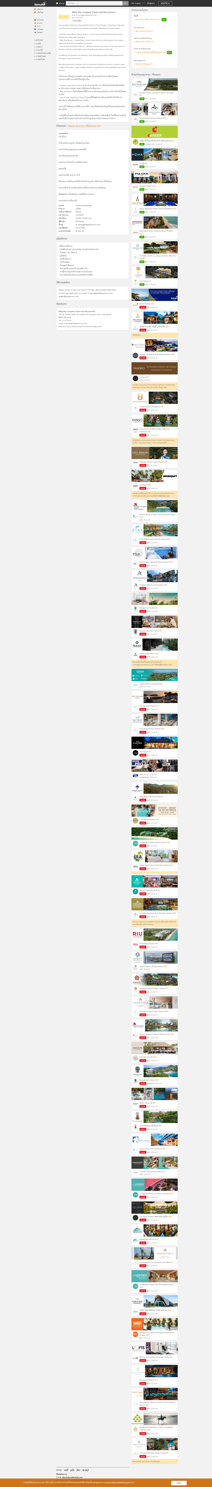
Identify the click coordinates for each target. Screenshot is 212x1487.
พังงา (78, 1470)
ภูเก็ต (72, 1470)
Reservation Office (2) (145, 41)
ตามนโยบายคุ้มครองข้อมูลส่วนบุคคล (116, 1482)
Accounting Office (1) (144, 31)
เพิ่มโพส (40, 12)
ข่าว (38, 26)
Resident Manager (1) (144, 64)
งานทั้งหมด (38, 40)
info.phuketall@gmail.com (72, 1477)
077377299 (79, 18)
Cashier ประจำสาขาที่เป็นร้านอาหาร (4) (153, 52)
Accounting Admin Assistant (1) (151, 19)
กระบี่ (66, 1470)
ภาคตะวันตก (39, 59)
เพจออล (40, 29)
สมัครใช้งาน (165, 3)
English (138, 3)
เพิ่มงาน (40, 9)
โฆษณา (40, 32)
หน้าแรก (40, 20)
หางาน (61, 3)
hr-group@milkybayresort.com (86, 15)
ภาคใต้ (37, 43)
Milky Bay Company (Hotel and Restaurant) (93, 12)
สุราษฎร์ (86, 1470)
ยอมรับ (179, 1483)
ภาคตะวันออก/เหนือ (42, 53)
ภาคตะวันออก (40, 56)
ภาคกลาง (38, 47)
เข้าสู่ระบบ (151, 3)
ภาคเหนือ (38, 50)
